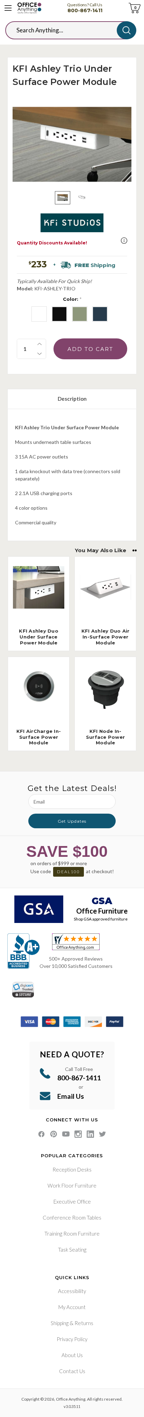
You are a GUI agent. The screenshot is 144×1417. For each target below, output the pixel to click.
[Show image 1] (62, 197)
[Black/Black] (39, 314)
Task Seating (72, 1249)
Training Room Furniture (72, 1233)
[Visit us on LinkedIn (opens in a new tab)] (90, 1134)
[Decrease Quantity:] (39, 354)
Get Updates (72, 821)
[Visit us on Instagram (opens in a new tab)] (78, 1134)
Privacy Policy (72, 1339)
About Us (72, 1355)
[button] (124, 240)
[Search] (126, 30)
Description (72, 399)
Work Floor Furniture (72, 1185)
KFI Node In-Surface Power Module (105, 737)
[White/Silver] (79, 314)
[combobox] (66, 30)
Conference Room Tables (72, 1217)
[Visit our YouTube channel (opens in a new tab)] (66, 1134)
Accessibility (72, 1291)
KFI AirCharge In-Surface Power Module (38, 737)
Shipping (60, 1323)
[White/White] (100, 314)
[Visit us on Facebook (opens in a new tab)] (41, 1134)
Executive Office (72, 1201)
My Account (72, 1307)
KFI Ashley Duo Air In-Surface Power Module (105, 636)
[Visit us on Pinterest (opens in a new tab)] (53, 1134)
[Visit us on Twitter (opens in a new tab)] (102, 1134)
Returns (83, 1323)
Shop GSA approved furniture (101, 919)
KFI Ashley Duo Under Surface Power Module (38, 636)
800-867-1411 (84, 10)
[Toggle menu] (8, 8)
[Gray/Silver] (59, 314)
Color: (72, 299)
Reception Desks (72, 1169)
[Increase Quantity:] (39, 344)
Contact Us (72, 1371)
